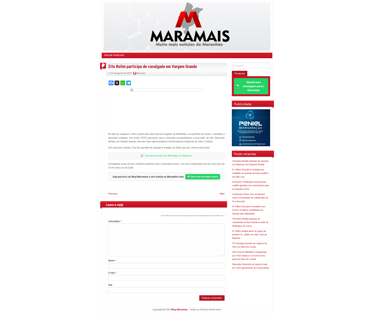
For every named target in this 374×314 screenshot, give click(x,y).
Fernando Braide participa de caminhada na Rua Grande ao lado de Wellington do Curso (250, 222)
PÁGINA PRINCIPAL (114, 55)
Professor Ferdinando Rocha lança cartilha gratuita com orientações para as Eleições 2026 (250, 185)
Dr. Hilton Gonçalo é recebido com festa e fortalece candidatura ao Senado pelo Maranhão (248, 210)
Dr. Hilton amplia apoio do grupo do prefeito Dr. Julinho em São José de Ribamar (249, 235)
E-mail (112, 272)
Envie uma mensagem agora (204, 177)
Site (110, 285)
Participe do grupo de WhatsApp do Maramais (168, 155)
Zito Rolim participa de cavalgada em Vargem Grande (152, 66)
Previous (112, 193)
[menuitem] (114, 55)
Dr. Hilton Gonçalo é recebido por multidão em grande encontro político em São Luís (250, 173)
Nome (112, 260)
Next (222, 193)
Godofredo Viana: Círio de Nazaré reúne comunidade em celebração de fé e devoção (250, 198)
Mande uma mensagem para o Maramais (253, 86)
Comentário (115, 221)
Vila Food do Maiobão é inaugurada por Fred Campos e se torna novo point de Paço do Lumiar (249, 255)
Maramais (141, 73)
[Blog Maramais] (187, 26)
